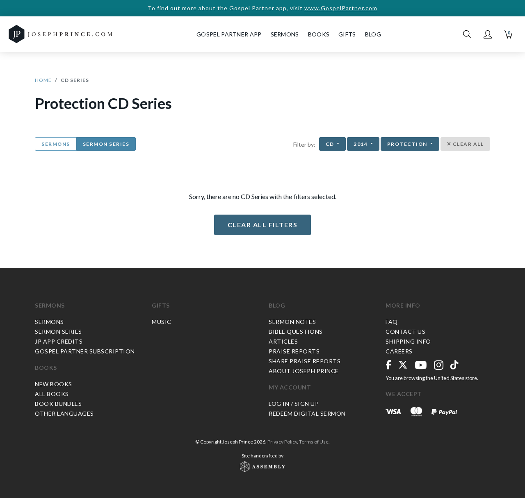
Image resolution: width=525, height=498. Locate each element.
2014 (361, 144)
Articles (283, 341)
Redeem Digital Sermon (307, 413)
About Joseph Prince (304, 370)
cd (331, 144)
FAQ (392, 321)
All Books (52, 393)
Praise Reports (294, 351)
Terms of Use (314, 442)
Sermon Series (106, 144)
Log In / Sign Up (294, 403)
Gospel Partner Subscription (85, 351)
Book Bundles (58, 403)
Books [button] (319, 34)
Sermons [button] (285, 34)
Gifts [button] (347, 34)
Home (43, 80)
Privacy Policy (282, 442)
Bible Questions (296, 331)
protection (408, 144)
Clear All (467, 144)
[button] (487, 34)
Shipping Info (408, 341)
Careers (399, 351)
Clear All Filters (263, 225)
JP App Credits (58, 341)
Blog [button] (373, 34)
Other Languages (64, 413)
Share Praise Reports (304, 361)
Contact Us (405, 331)
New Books (53, 383)
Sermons (55, 144)
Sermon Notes (292, 321)
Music (161, 321)
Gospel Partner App (228, 34)
